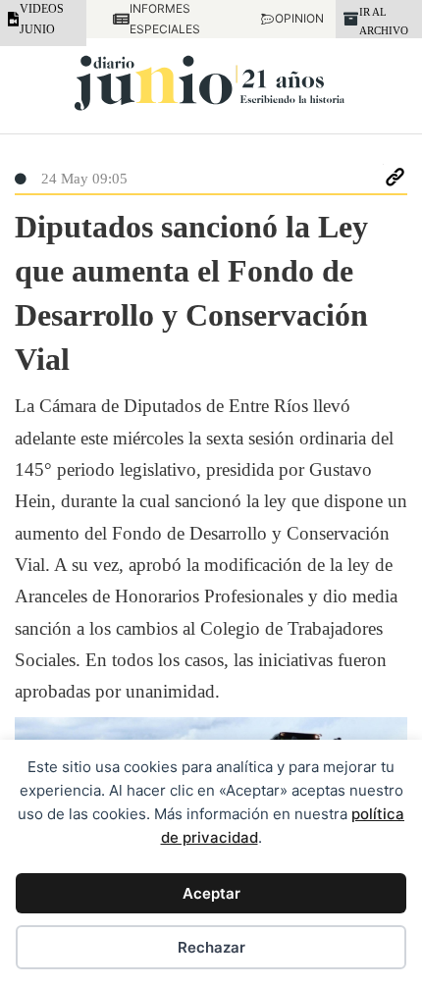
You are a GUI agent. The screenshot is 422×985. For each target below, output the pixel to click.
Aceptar (211, 893)
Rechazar (211, 947)
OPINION (292, 18)
